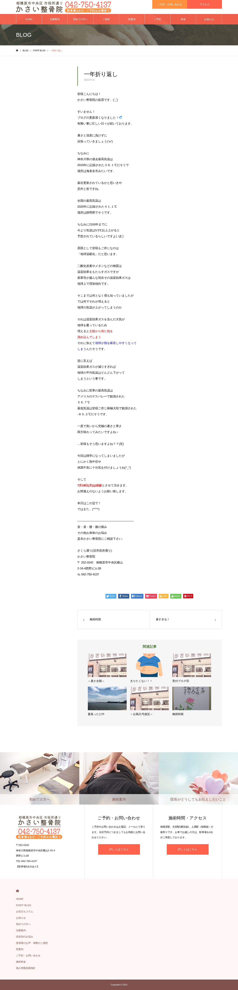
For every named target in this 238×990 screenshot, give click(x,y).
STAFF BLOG (23, 905)
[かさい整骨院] (63, 7)
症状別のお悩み (24, 936)
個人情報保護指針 (26, 968)
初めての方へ (80, 19)
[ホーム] (17, 50)
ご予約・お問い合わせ (170, 4)
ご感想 (106, 19)
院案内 (132, 19)
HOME (29, 19)
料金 (183, 19)
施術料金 (21, 961)
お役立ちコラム (24, 911)
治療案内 (55, 19)
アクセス (204, 4)
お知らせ (209, 19)
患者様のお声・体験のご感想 (32, 943)
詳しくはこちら (119, 849)
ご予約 (157, 19)
